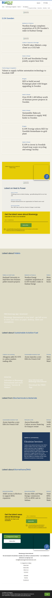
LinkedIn (26, 575)
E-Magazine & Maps (12, 536)
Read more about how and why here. (21, 595)
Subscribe (39, 8)
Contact (26, 572)
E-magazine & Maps (32, 8)
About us (26, 570)
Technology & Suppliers (10, 6)
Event (49, 8)
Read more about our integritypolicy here (15, 230)
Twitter (26, 578)
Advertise (45, 8)
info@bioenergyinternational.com (26, 560)
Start (3, 6)
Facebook (26, 580)
